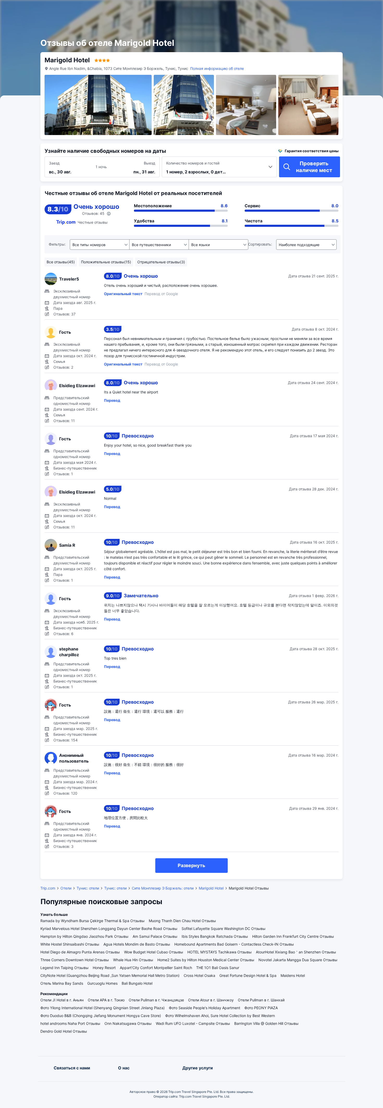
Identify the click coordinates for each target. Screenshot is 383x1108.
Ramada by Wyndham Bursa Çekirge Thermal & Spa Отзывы (92, 920)
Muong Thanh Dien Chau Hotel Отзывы (182, 920)
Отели (65, 888)
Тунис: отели (88, 888)
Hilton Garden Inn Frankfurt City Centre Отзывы (293, 936)
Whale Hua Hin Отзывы (133, 960)
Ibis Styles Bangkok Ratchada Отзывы (215, 936)
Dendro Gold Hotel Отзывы (63, 1031)
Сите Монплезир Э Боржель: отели (163, 888)
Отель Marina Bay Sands (61, 983)
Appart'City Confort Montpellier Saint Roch (156, 967)
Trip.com (47, 888)
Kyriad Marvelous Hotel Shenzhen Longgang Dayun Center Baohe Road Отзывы (108, 928)
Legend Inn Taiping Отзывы (64, 967)
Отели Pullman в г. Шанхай (261, 1000)
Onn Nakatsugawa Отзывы (128, 1023)
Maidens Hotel (293, 975)
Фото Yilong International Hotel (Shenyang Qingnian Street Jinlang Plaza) (102, 1008)
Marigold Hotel (211, 888)
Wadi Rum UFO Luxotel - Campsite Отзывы (193, 1023)
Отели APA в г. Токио (106, 1000)
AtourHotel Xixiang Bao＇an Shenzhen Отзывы (296, 952)
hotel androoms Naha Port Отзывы (70, 1023)
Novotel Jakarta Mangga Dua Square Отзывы (297, 960)
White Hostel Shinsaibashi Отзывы (69, 944)
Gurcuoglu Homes (102, 983)
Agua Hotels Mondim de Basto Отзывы (136, 944)
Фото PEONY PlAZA (261, 1008)
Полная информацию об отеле (217, 68)
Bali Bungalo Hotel (137, 983)
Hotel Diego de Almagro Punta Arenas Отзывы (80, 952)
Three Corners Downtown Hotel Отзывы (74, 960)
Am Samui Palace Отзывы (155, 936)
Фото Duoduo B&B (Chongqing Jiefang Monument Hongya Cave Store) (100, 1015)
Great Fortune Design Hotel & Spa (247, 975)
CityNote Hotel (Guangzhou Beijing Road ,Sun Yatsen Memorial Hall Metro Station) (110, 975)
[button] (325, 8)
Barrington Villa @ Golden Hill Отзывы (266, 1023)
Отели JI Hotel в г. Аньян (62, 1000)
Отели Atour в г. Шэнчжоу (211, 1000)
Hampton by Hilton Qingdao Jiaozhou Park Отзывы (84, 936)
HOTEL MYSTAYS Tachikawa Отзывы (219, 952)
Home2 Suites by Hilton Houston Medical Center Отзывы (205, 960)
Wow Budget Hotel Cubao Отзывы (153, 952)
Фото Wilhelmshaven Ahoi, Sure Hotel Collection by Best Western (220, 1015)
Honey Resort (104, 967)
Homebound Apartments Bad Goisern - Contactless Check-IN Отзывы (234, 944)
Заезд (54, 163)
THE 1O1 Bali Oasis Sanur (217, 967)
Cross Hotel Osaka (199, 975)
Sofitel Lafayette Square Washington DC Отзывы (223, 928)
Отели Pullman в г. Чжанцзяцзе (156, 1000)
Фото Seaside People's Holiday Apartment (204, 1008)
